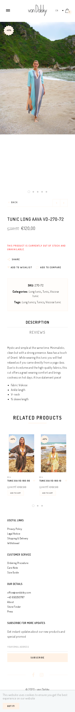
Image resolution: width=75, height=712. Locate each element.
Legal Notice (13, 533)
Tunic (46, 291)
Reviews (37, 332)
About (10, 602)
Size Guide (13, 572)
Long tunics (29, 302)
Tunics (40, 302)
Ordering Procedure (17, 562)
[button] (59, 10)
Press (10, 611)
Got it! (11, 706)
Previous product (56, 203)
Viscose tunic (53, 302)
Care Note (12, 567)
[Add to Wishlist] (34, 480)
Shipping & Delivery (17, 538)
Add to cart (15, 493)
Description (37, 322)
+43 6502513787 (15, 597)
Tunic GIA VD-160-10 (50, 480)
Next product (64, 203)
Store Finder (14, 606)
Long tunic (35, 291)
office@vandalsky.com (19, 592)
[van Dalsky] (37, 10)
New (9, 477)
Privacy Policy (14, 528)
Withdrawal (13, 543)
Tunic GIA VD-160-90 (18, 480)
